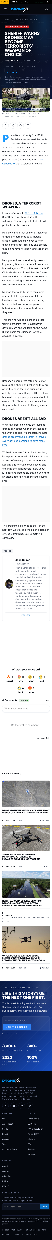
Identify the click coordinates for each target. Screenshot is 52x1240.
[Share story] (13, 125)
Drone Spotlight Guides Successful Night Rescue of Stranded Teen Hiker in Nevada (26, 811)
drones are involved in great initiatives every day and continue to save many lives (24, 440)
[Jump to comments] (28, 125)
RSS (35, 1235)
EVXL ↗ (5, 1186)
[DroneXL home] (20, 9)
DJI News (32, 1124)
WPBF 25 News (34, 213)
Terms (16, 1235)
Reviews (31, 1149)
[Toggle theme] (46, 9)
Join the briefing (16, 1027)
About (5, 1166)
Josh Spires (22, 559)
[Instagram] (30, 1106)
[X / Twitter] (5, 1106)
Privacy (6, 1235)
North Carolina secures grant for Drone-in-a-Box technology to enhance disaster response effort (22, 903)
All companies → (9, 1149)
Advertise (6, 1176)
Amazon (6, 1139)
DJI (3, 1118)
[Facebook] (13, 1106)
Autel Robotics (8, 1124)
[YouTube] (21, 1106)
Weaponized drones (27, 20)
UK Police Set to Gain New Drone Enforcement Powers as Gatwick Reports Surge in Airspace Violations (23, 958)
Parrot (5, 1134)
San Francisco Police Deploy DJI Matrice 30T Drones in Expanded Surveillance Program (21, 856)
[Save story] (5, 125)
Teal (4, 1144)
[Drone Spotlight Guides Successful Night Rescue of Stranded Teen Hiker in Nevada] (26, 794)
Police (7, 551)
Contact (5, 1171)
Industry (31, 1154)
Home (7, 20)
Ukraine (31, 1139)
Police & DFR (33, 1134)
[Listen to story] (20, 125)
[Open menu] (5, 9)
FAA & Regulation (35, 1129)
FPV (29, 1144)
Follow (26, 615)
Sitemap (26, 1235)
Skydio (5, 1129)
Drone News (33, 1118)
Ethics (5, 1181)
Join (44, 1207)
